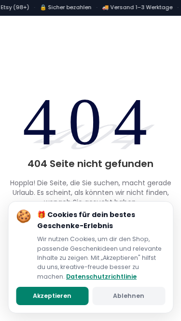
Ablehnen (128, 296)
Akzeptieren (52, 296)
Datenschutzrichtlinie (101, 276)
